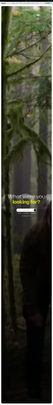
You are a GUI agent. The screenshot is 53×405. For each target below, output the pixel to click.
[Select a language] (51, 0)
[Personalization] (51, 3)
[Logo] (3, 3)
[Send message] (35, 210)
